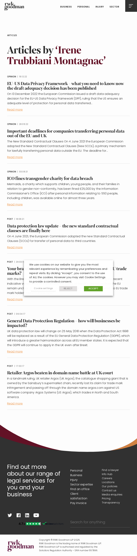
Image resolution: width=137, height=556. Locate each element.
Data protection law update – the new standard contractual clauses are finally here (62, 228)
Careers (107, 478)
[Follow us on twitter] (9, 515)
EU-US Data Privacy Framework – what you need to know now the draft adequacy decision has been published (65, 86)
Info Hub (107, 474)
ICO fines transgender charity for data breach (50, 179)
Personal (83, 7)
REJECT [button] (68, 288)
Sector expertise (81, 484)
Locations (108, 482)
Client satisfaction (78, 496)
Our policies (109, 486)
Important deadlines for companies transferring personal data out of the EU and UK (66, 133)
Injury (99, 7)
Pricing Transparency (111, 500)
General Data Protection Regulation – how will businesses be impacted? (63, 323)
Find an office (80, 489)
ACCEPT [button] (93, 288)
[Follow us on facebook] (18, 515)
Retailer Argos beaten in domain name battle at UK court (60, 373)
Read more (15, 109)
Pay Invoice (78, 503)
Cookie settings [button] (43, 288)
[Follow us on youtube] (36, 515)
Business (66, 7)
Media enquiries (112, 494)
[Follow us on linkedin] (27, 515)
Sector (114, 7)
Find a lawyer (110, 470)
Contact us (109, 490)
